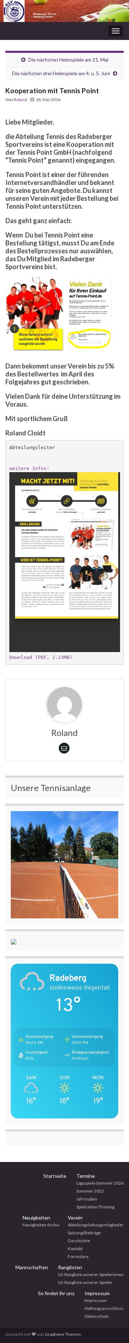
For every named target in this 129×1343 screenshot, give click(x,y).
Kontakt (75, 1248)
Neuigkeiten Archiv (41, 1224)
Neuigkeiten (36, 1218)
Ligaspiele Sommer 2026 (100, 1183)
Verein (75, 1218)
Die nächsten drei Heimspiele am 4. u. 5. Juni (61, 73)
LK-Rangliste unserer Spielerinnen (91, 1274)
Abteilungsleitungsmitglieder (96, 1224)
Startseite (54, 1176)
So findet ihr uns (56, 1293)
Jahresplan (86, 1199)
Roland (20, 99)
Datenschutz (97, 1316)
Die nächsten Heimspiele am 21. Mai (68, 59)
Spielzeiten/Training (95, 1206)
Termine (85, 1176)
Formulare (78, 1256)
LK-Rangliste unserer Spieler (85, 1282)
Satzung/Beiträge (84, 1232)
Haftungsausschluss (104, 1308)
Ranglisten (70, 1267)
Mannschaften (31, 1267)
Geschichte (79, 1240)
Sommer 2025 (90, 1191)
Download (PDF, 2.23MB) (40, 657)
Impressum (97, 1293)
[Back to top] (113, 1327)
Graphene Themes (63, 1334)
